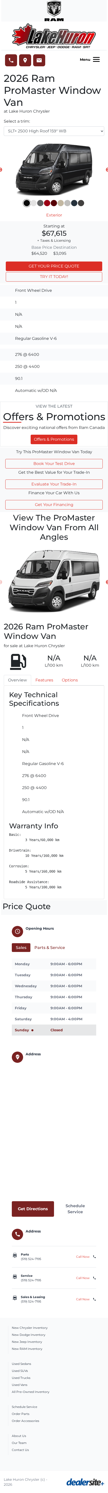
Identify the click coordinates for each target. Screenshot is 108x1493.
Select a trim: (17, 121)
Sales (21, 947)
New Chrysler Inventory (30, 1328)
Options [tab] (70, 680)
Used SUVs (20, 1371)
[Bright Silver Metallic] (67, 203)
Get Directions (33, 1208)
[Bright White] (33, 203)
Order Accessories (25, 1421)
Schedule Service (75, 1208)
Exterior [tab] (54, 215)
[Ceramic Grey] (40, 203)
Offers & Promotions (54, 439)
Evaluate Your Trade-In (54, 484)
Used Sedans (21, 1364)
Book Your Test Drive (54, 463)
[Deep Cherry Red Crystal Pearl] (54, 203)
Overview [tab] (17, 680)
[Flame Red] (47, 203)
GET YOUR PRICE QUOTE (54, 266)
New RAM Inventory (27, 1349)
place (25, 60)
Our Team (19, 1443)
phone (11, 60)
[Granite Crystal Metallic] (81, 203)
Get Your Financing (54, 504)
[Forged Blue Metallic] (74, 203)
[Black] (27, 203)
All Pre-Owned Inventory (30, 1392)
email (39, 60)
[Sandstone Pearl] (61, 203)
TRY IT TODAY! (54, 276)
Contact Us (20, 1450)
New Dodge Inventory (28, 1335)
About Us (19, 1436)
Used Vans (19, 1385)
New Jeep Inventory (27, 1342)
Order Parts (20, 1414)
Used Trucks (21, 1378)
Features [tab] (44, 680)
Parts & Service (49, 947)
